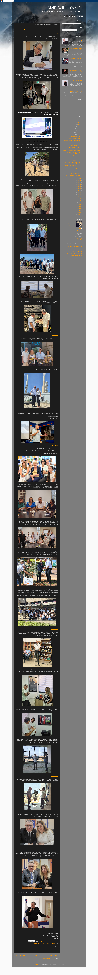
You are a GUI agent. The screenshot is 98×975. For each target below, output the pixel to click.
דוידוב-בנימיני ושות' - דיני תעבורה (74, 253)
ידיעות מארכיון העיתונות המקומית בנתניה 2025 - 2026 (72, 153)
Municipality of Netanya (76, 255)
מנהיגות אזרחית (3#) (75, 136)
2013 (79, 198)
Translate (73, 32)
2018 (79, 188)
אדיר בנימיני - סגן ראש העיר (48, 943)
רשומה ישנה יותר (21, 955)
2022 (79, 182)
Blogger (37, 964)
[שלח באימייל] (34, 941)
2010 (79, 204)
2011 (79, 202)
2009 (79, 206)
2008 (79, 208)
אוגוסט (77, 120)
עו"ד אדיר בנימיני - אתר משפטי (75, 248)
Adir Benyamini (78, 229)
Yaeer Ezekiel (67, 225)
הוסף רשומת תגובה (52, 949)
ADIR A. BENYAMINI (65, 7)
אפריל (77, 128)
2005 (79, 214)
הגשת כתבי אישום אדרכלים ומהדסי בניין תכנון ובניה (76, 59)
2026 (79, 119)
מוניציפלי (35, 943)
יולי (78, 122)
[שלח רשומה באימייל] (37, 941)
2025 (79, 178)
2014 (79, 196)
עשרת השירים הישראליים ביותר (72, 175)
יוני (78, 124)
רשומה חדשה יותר (53, 955)
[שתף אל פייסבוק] (30, 941)
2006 (79, 212)
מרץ (78, 130)
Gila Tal (69, 223)
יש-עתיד (40, 943)
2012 (79, 200)
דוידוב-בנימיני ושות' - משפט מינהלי (74, 246)
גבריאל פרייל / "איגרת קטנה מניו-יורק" (71, 150)
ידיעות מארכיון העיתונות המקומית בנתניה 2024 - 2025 (72, 172)
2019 (79, 186)
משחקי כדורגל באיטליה (74, 138)
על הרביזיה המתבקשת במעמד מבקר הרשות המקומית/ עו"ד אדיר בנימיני (75, 70)
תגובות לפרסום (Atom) (48, 958)
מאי (78, 126)
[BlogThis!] (33, 941)
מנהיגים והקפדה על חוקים (76, 91)
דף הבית (36, 955)
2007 (79, 210)
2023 (79, 180)
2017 (79, 190)
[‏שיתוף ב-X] (31, 941)
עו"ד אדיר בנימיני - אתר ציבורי (75, 249)
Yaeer (69, 222)
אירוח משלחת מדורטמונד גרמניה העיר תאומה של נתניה (71, 144)
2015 (79, 194)
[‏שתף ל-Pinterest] (28, 941)
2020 (79, 184)
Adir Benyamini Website (76, 251)
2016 (79, 192)
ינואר (78, 134)
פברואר (77, 132)
